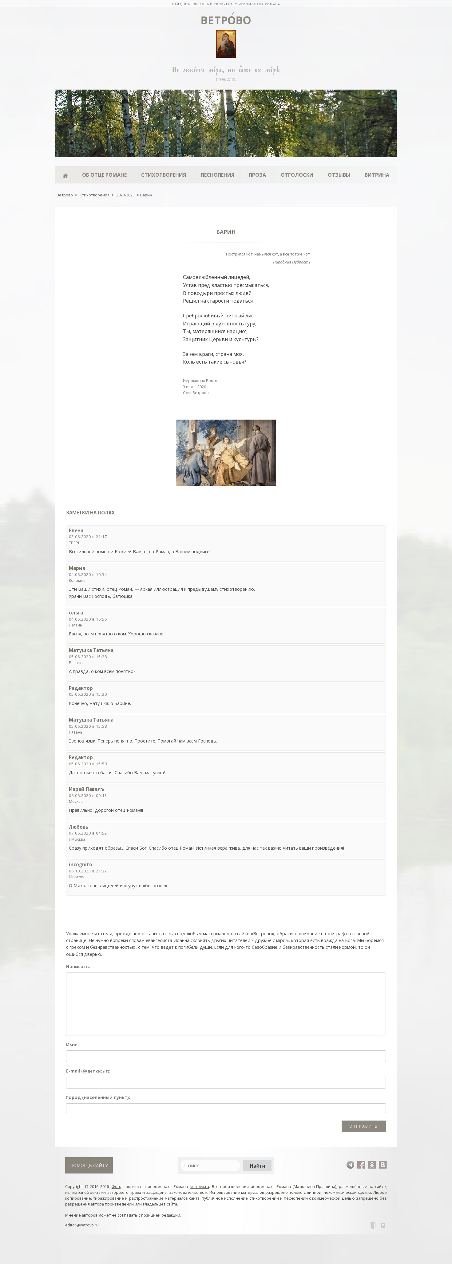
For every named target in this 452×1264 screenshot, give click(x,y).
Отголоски (297, 174)
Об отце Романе (104, 174)
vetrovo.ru (199, 1186)
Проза (257, 174)
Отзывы (339, 174)
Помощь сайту (89, 1165)
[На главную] (226, 3)
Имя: (71, 1045)
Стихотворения (163, 174)
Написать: (78, 966)
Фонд (117, 1186)
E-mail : (88, 1071)
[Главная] (65, 174)
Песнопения (217, 174)
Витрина (377, 174)
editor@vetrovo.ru (82, 1225)
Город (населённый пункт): (98, 1097)
